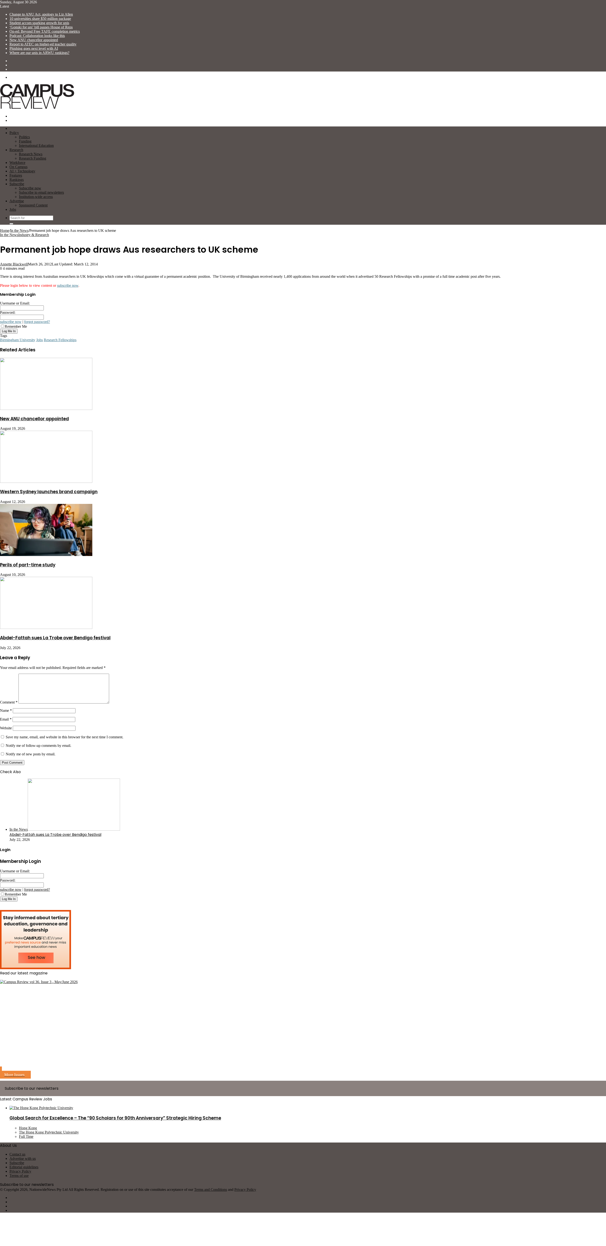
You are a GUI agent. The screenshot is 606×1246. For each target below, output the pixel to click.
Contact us (17, 1154)
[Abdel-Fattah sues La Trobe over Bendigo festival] (46, 628)
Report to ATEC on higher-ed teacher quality (42, 44)
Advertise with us (22, 1158)
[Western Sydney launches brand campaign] (46, 482)
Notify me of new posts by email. (30, 754)
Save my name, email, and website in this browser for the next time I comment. (64, 737)
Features (15, 175)
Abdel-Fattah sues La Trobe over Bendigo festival (55, 638)
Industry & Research (33, 235)
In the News (19, 231)
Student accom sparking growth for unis (39, 23)
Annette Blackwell (14, 264)
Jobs (12, 209)
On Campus (18, 167)
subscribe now (67, 285)
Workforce (17, 163)
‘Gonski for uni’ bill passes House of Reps (41, 27)
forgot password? (37, 322)
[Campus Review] (37, 108)
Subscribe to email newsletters (41, 192)
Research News (30, 154)
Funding (25, 141)
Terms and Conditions (210, 1190)
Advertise (16, 201)
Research (16, 150)
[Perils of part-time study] (46, 555)
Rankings (16, 180)
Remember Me (16, 326)
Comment (9, 702)
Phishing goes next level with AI (33, 48)
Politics (24, 137)
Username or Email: (15, 303)
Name (6, 710)
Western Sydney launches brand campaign (49, 492)
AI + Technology (22, 171)
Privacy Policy (20, 1171)
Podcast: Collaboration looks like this (37, 36)
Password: (7, 312)
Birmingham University (17, 340)
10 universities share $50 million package (40, 19)
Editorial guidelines (23, 1167)
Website (6, 728)
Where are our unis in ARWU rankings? (39, 53)
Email (6, 719)
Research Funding (32, 158)
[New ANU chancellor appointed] (46, 409)
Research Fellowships (60, 340)
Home (4, 231)
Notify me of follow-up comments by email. (38, 746)
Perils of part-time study (27, 565)
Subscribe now (30, 188)
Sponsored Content (33, 205)
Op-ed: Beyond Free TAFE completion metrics (44, 31)
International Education (36, 145)
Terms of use (19, 1176)
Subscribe (16, 184)
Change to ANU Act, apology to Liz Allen (41, 14)
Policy (14, 133)
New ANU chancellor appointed (33, 40)
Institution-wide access (36, 197)
